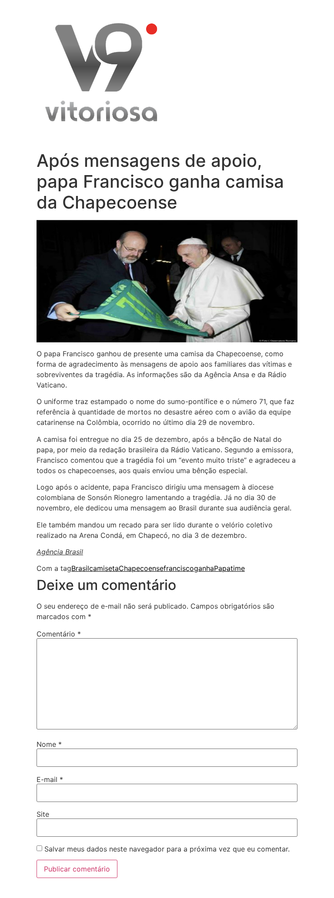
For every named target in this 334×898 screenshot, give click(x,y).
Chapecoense (141, 568)
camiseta (104, 568)
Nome (49, 744)
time (237, 568)
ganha (204, 568)
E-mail (50, 779)
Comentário (59, 633)
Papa (222, 568)
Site (43, 814)
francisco (179, 568)
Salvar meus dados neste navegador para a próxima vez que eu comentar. (167, 848)
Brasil (80, 568)
